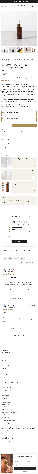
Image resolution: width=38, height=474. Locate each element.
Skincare (9, 58)
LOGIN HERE (4, 432)
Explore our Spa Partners (7, 368)
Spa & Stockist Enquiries (7, 363)
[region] (19, 227)
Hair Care (3, 406)
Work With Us (4, 371)
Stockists (3, 360)
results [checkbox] (16, 258)
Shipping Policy (5, 395)
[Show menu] (2, 6)
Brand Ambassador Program (8, 355)
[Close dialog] (35, 455)
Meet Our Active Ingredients (8, 414)
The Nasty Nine (5, 417)
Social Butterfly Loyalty (7, 379)
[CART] (35, 6)
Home (2, 58)
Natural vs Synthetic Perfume (9, 412)
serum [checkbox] (23, 258)
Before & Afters (5, 404)
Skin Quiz (11, 201)
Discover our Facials (6, 365)
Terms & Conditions (6, 387)
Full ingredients (8, 147)
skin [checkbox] (5, 258)
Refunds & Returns (6, 390)
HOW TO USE (5, 140)
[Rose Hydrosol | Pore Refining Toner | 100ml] (6, 187)
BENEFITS (4, 136)
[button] (29, 298)
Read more (8, 292)
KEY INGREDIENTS (6, 143)
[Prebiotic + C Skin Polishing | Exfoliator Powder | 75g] (6, 174)
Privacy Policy (5, 393)
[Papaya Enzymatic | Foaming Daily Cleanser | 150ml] (6, 162)
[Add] (33, 165)
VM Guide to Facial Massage (8, 420)
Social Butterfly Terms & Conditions (10, 382)
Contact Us (4, 398)
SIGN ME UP (25, 468)
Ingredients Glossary (6, 357)
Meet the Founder (5, 352)
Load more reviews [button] (19, 335)
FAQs (2, 385)
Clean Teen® (4, 409)
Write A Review (19, 242)
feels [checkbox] (10, 258)
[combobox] (27, 263)
